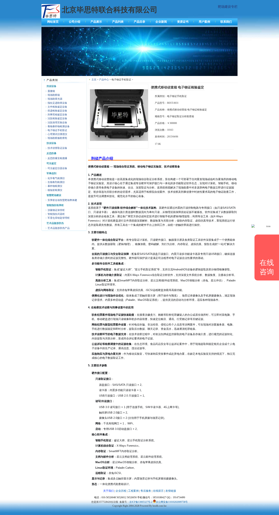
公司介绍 (74, 21)
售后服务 (146, 490)
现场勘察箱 (54, 95)
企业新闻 (161, 21)
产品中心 (104, 79)
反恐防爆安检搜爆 (57, 158)
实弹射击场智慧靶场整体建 (62, 200)
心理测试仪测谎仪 (57, 134)
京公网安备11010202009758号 (172, 502)
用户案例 (204, 21)
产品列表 (118, 21)
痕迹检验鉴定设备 (57, 110)
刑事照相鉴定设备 (57, 114)
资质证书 (183, 21)
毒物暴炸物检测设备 (59, 126)
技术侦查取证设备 (57, 148)
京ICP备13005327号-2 (140, 502)
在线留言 (158, 490)
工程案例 (133, 490)
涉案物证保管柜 (56, 210)
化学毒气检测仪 (56, 178)
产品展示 (96, 21)
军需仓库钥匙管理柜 (59, 217)
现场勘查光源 (55, 98)
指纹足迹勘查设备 (57, 102)
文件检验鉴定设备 (57, 106)
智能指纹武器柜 (56, 214)
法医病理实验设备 (57, 122)
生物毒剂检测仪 (56, 182)
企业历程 (121, 490)
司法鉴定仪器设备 (57, 168)
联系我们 (226, 21)
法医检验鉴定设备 (57, 118)
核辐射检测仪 (55, 190)
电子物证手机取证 (57, 130)
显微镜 (51, 91)
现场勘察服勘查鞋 (57, 138)
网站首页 (53, 21)
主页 (94, 79)
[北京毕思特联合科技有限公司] (139, 75)
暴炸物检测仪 (55, 186)
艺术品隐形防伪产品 (59, 228)
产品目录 (139, 21)
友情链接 (170, 490)
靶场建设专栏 (228, 6)
